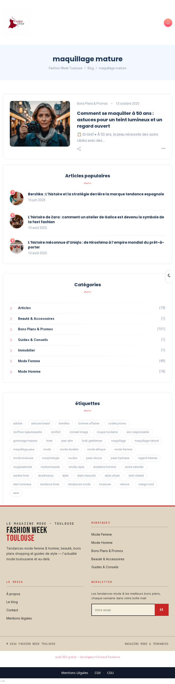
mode (47, 449)
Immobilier (26, 350)
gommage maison (25, 440)
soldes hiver (21, 475)
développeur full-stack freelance (100, 657)
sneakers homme (104, 467)
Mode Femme (29, 361)
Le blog (12, 602)
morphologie (50, 458)
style (65, 475)
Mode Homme (29, 371)
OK (162, 610)
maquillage (118, 440)
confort (56, 432)
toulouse (105, 484)
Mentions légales (19, 618)
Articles (24, 308)
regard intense (147, 458)
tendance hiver (49, 484)
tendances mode (79, 484)
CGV (98, 673)
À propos (13, 594)
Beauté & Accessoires (36, 319)
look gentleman (92, 440)
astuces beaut (40, 423)
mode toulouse (23, 458)
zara (16, 493)
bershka (64, 423)
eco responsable (138, 432)
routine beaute (50, 467)
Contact (12, 610)
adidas (17, 423)
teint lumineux (22, 484)
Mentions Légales (74, 673)
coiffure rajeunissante (27, 432)
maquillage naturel (147, 440)
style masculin (86, 475)
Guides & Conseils (33, 340)
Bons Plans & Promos (92, 103)
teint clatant (136, 475)
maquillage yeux (23, 449)
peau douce (94, 458)
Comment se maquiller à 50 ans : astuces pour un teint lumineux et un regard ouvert (119, 119)
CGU (110, 673)
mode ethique (96, 449)
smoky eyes (76, 467)
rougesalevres (22, 467)
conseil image (78, 432)
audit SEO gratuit (65, 657)
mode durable (69, 449)
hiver (49, 440)
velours (124, 484)
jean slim (67, 440)
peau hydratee (120, 458)
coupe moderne (107, 432)
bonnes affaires (88, 423)
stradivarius (45, 475)
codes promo (117, 423)
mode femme (123, 449)
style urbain (112, 475)
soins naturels (134, 467)
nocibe (72, 458)
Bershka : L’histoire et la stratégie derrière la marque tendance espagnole (96, 194)
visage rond (146, 484)
